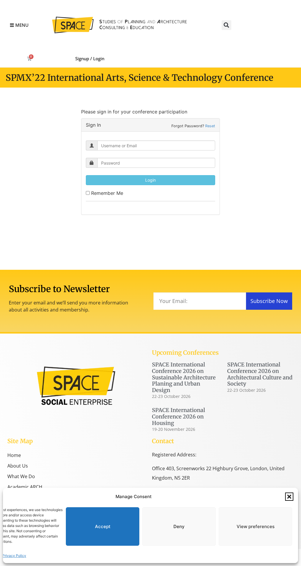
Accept (103, 526)
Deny (179, 526)
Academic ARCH (24, 487)
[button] (289, 497)
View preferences (256, 526)
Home (14, 455)
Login (150, 179)
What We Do (21, 476)
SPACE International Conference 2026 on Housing (178, 416)
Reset (210, 126)
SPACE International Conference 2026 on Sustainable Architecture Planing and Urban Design (184, 377)
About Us (17, 466)
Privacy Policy (14, 555)
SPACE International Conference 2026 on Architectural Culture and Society (259, 374)
